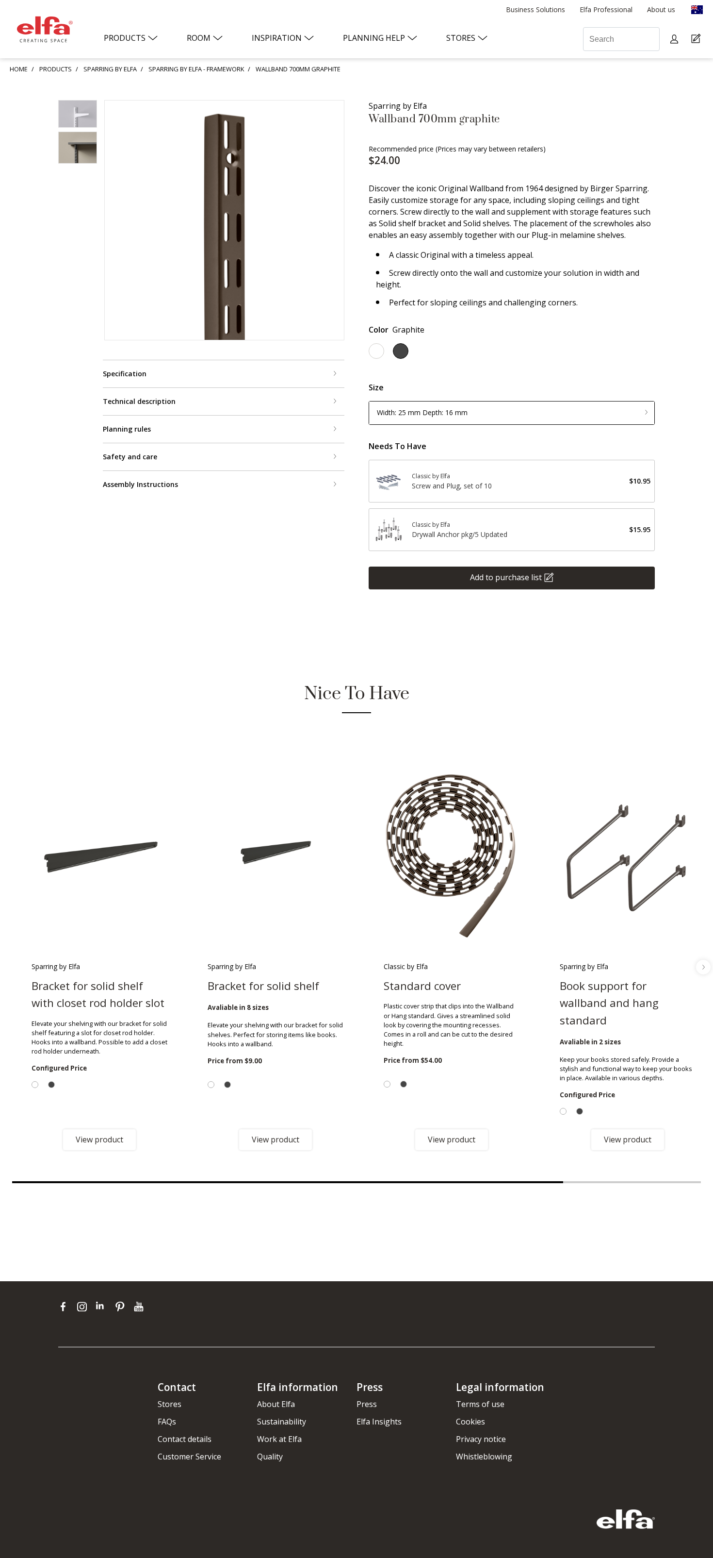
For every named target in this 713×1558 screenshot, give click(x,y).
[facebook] (65, 1306)
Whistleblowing (484, 1456)
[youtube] (140, 1306)
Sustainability (281, 1421)
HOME (19, 69)
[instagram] (84, 1306)
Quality (270, 1456)
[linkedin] (103, 1306)
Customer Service (189, 1456)
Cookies (470, 1421)
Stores (169, 1404)
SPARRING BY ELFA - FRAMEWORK (196, 69)
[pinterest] (122, 1306)
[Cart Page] (697, 39)
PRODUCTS (55, 69)
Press (366, 1404)
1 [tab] (287, 1182)
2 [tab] (632, 1182)
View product (99, 1139)
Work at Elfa (279, 1439)
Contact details (184, 1439)
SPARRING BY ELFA (110, 69)
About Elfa (276, 1404)
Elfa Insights (379, 1421)
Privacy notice (481, 1439)
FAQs (167, 1421)
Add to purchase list (506, 576)
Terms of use (480, 1404)
